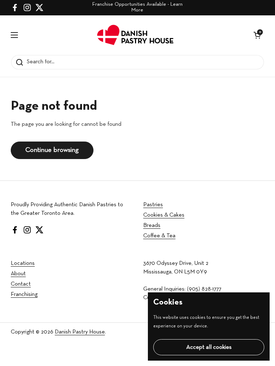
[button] (257, 35)
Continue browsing (52, 150)
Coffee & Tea (159, 235)
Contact (21, 284)
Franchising (24, 294)
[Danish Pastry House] (136, 35)
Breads (151, 225)
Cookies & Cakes (163, 215)
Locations (23, 263)
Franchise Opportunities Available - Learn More (137, 7)
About (18, 273)
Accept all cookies (209, 347)
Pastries (153, 204)
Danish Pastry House (80, 332)
